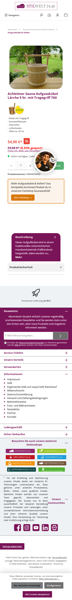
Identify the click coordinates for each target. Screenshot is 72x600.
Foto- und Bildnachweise (21, 405)
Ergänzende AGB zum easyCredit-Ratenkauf (32, 387)
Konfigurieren (54, 585)
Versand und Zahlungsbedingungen (27, 398)
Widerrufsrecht (15, 390)
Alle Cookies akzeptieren (37, 594)
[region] (36, 67)
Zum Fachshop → (22, 197)
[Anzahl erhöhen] (30, 165)
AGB (16, 345)
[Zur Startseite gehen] (36, 6)
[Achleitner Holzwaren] (36, 109)
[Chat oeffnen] (45, 161)
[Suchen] (41, 15)
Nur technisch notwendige (27, 585)
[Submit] (60, 336)
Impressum (13, 379)
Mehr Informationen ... (49, 579)
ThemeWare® (36, 567)
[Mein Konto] (57, 15)
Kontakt (11, 416)
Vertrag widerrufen (12, 546)
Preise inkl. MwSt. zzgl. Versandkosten (25, 150)
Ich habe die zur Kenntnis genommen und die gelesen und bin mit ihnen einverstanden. (37, 343)
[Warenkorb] (66, 15)
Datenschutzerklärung (19, 394)
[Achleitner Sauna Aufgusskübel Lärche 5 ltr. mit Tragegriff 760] (36, 67)
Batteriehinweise (16, 401)
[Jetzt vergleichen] (49, 15)
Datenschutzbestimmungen (31, 342)
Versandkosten (59, 557)
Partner (11, 413)
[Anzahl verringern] (11, 165)
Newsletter (13, 409)
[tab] (36, 247)
